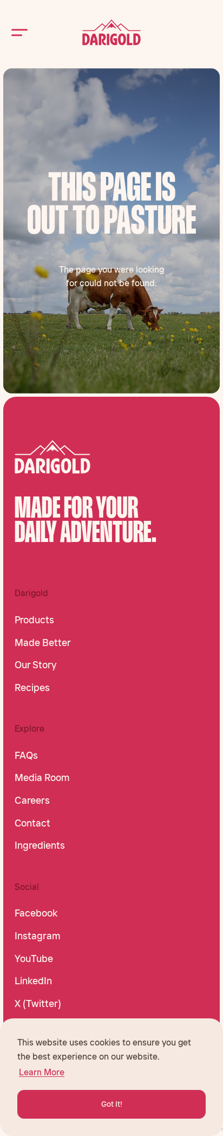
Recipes (32, 688)
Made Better (43, 643)
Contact (32, 823)
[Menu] (19, 32)
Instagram (38, 936)
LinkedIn (33, 981)
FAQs (26, 755)
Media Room (42, 778)
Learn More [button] (41, 1072)
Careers (32, 800)
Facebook (36, 913)
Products (34, 620)
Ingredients (40, 845)
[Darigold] (111, 33)
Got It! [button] (111, 1104)
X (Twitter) (38, 1004)
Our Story (35, 665)
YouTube (34, 959)
